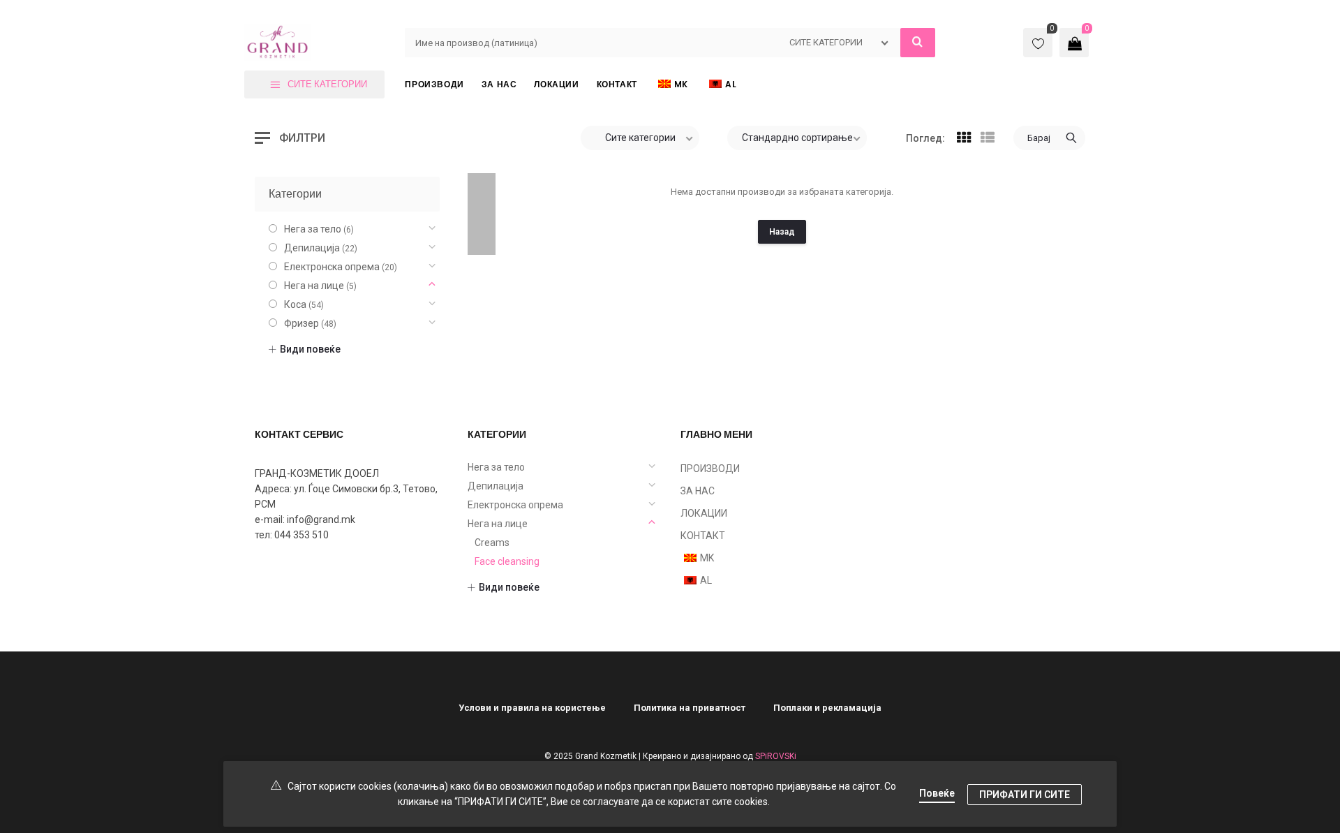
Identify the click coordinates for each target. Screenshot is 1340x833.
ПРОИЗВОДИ (710, 468)
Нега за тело (312, 229)
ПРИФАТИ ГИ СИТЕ (1024, 794)
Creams (492, 542)
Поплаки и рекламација (827, 707)
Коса (295, 304)
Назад (782, 232)
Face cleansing (507, 561)
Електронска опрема (332, 266)
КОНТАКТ (702, 535)
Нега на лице (314, 285)
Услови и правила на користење (532, 707)
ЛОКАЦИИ (703, 513)
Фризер (301, 323)
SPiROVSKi (775, 756)
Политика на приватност (689, 707)
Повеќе (937, 793)
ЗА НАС (697, 490)
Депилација (312, 247)
